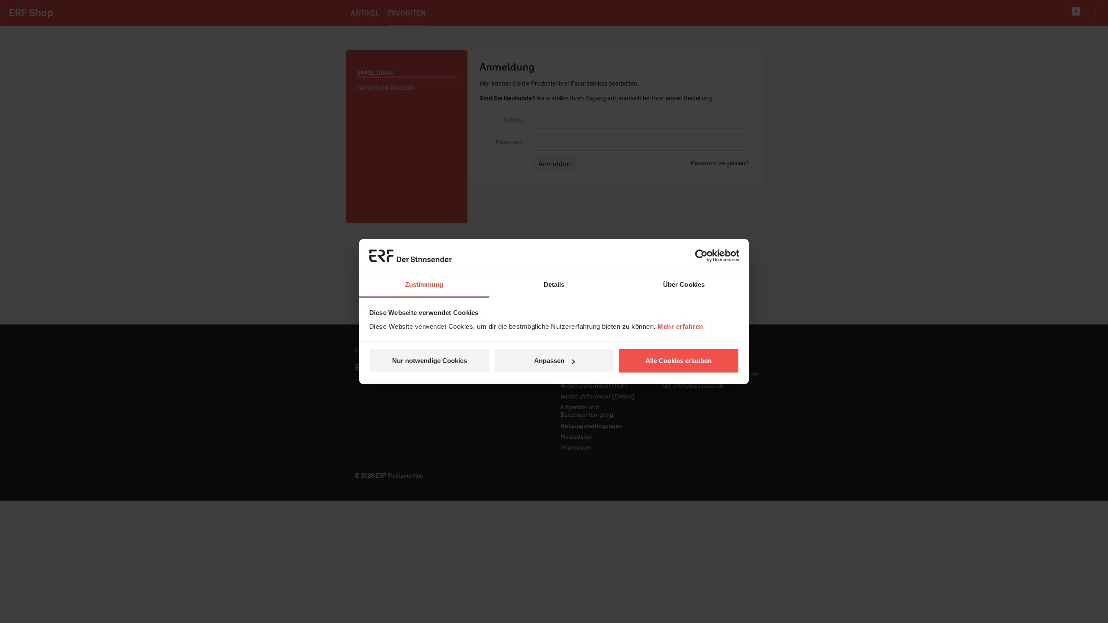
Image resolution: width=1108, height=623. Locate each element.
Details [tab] (554, 284)
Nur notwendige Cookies (429, 360)
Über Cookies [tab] (684, 284)
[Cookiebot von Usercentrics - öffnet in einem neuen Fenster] (701, 256)
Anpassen (549, 360)
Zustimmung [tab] (424, 284)
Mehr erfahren (680, 326)
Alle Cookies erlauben (678, 360)
